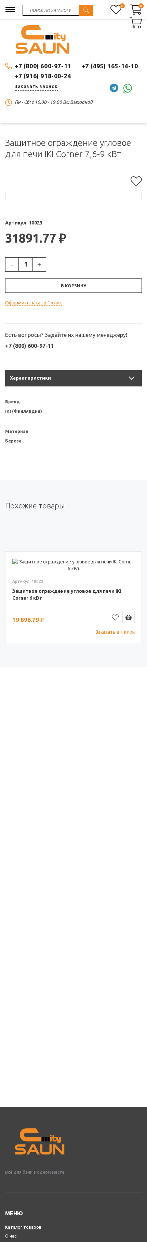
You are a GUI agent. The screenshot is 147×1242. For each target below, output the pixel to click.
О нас (10, 1235)
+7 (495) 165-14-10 (110, 66)
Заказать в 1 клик (115, 632)
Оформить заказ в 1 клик (33, 302)
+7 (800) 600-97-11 (43, 66)
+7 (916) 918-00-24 (43, 75)
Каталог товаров (23, 1227)
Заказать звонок (36, 86)
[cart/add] (128, 617)
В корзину (73, 285)
